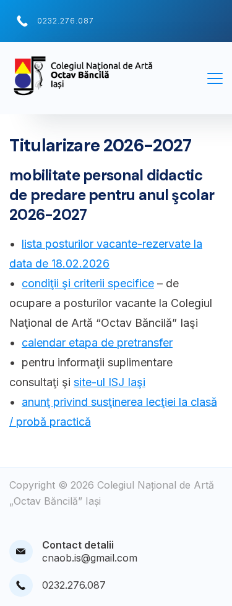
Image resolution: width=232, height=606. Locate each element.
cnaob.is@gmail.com (89, 558)
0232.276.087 (65, 20)
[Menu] (215, 78)
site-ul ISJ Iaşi (109, 382)
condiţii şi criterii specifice (88, 283)
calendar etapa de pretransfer (97, 342)
